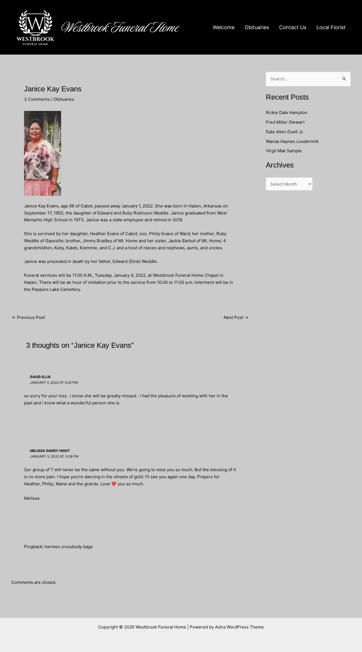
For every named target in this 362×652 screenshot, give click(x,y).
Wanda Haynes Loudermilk (292, 141)
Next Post (236, 317)
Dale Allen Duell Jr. (285, 131)
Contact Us (292, 27)
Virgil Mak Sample (284, 150)
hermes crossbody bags (69, 546)
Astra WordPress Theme (239, 627)
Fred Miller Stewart (285, 122)
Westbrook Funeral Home (120, 27)
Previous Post (28, 317)
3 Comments (37, 99)
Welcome (223, 27)
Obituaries (257, 27)
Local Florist (331, 27)
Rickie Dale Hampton (287, 112)
